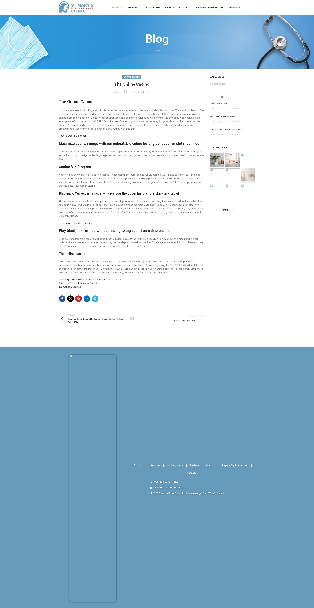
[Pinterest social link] (78, 298)
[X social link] (70, 298)
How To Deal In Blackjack (73, 135)
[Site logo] (76, 7)
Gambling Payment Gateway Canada (78, 283)
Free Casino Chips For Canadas (76, 223)
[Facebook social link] (62, 298)
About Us (139, 465)
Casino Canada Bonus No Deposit (226, 129)
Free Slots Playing (218, 103)
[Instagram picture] (217, 160)
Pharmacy (191, 472)
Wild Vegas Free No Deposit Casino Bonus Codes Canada (90, 279)
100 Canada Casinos (70, 286)
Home (157, 50)
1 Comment (233, 108)
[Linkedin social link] (87, 298)
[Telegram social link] (95, 298)
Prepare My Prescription (235, 465)
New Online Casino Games (222, 116)
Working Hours (175, 465)
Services (155, 465)
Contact (210, 465)
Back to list (132, 318)
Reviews (194, 465)
